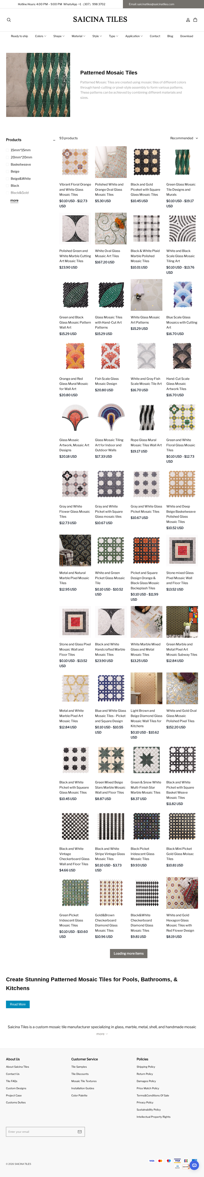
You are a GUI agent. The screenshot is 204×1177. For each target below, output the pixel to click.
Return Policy (145, 1073)
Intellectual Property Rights (154, 1116)
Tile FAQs (11, 1081)
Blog (170, 36)
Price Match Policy (148, 1088)
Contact (155, 36)
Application (132, 36)
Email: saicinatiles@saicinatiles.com (151, 4)
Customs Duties (16, 1102)
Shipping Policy (146, 1066)
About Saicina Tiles (17, 1066)
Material (77, 36)
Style (95, 36)
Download (186, 36)
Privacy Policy (145, 1102)
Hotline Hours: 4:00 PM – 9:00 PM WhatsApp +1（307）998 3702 (61, 4)
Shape (57, 36)
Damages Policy (146, 1081)
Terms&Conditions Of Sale (153, 1095)
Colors (39, 36)
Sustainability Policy (149, 1109)
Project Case (14, 1095)
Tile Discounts (80, 1073)
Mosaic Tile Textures (84, 1081)
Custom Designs (16, 1088)
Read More (18, 1004)
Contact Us (13, 1073)
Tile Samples (79, 1066)
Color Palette (79, 1095)
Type (112, 36)
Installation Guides (82, 1088)
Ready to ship (19, 36)
